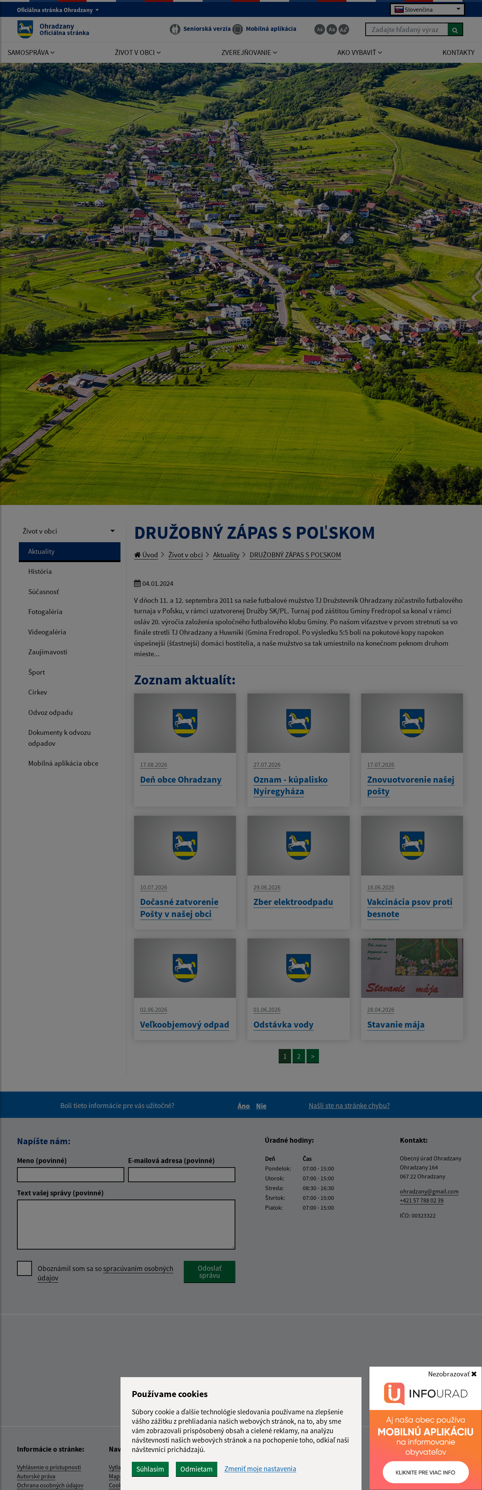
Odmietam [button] (196, 1468)
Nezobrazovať (449, 1373)
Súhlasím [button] (150, 1468)
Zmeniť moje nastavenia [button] (260, 1468)
